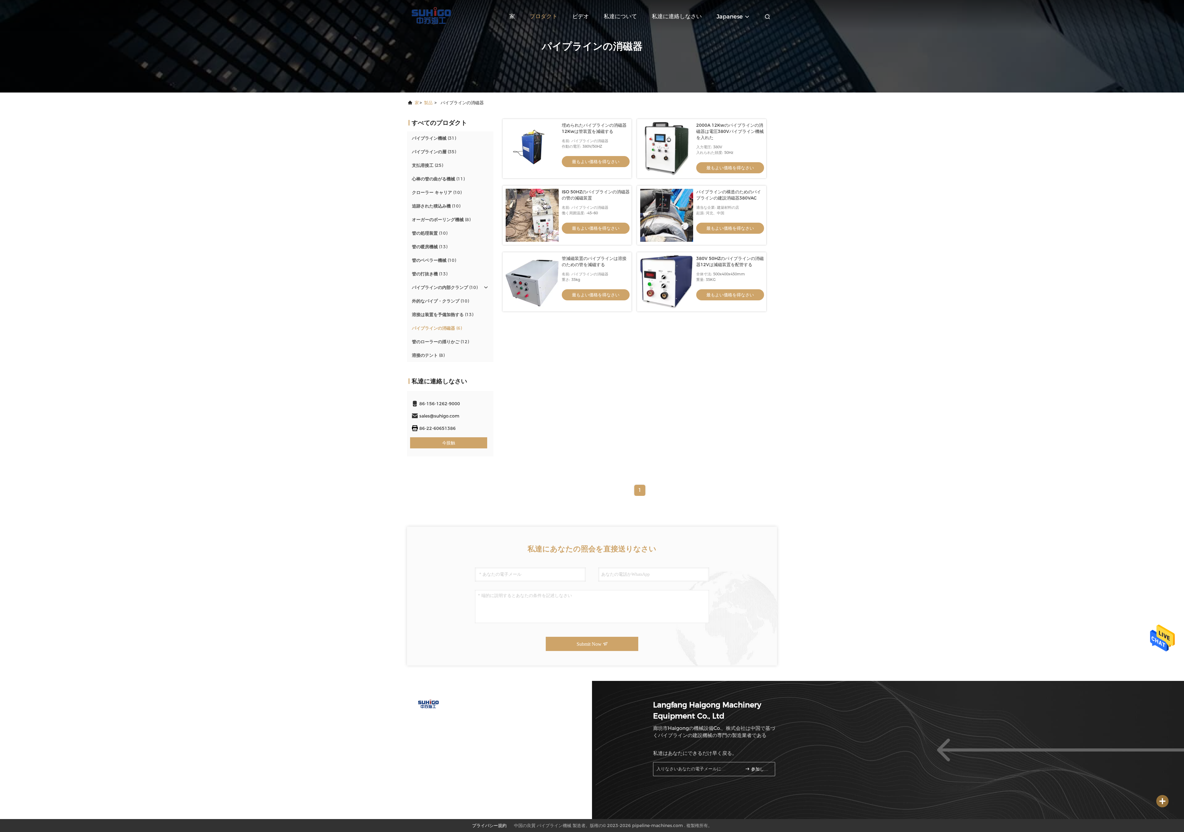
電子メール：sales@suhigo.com (449, 732)
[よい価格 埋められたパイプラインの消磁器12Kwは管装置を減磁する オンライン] (532, 148)
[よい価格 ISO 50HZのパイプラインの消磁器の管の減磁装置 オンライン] (532, 215)
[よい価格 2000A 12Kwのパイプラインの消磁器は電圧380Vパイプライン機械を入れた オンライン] (666, 148)
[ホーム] (431, 15)
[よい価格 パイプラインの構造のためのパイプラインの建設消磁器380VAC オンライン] (666, 215)
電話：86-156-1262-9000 (443, 720)
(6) (437, 328)
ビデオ (580, 16)
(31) (434, 138)
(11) (438, 179)
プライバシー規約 (489, 825)
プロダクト (543, 16)
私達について (620, 16)
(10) (437, 192)
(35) (434, 151)
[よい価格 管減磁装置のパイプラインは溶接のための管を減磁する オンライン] (532, 281)
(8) (441, 219)
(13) (429, 246)
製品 (428, 102)
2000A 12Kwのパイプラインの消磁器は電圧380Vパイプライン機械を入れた (730, 131)
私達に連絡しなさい (677, 16)
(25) (427, 165)
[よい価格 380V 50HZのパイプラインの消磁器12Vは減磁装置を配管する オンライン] (666, 281)
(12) (440, 341)
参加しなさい (760, 769)
